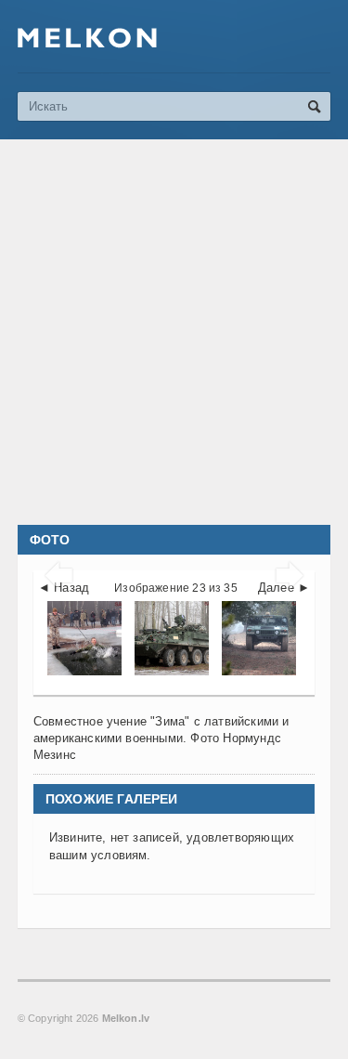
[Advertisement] (174, 332)
